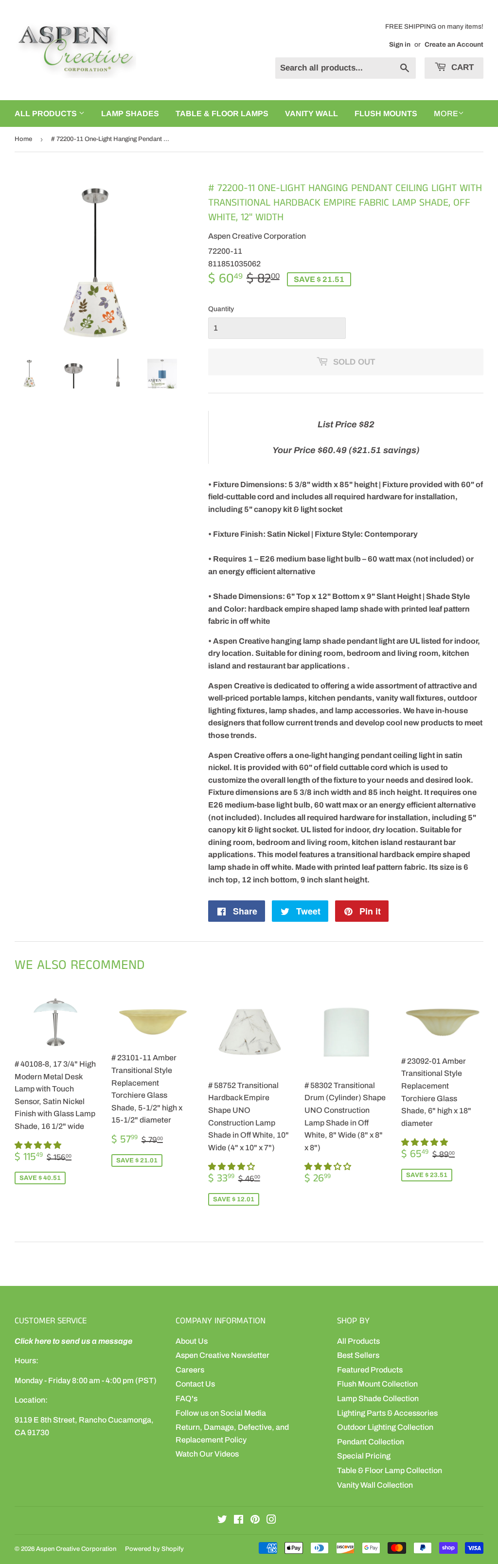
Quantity (221, 309)
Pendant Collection (370, 1442)
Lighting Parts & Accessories (387, 1413)
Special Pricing (364, 1456)
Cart (461, 67)
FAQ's (186, 1398)
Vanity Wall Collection (375, 1485)
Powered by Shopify (154, 1549)
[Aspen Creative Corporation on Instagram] (271, 1520)
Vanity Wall (311, 113)
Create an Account (454, 44)
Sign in (399, 44)
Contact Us (195, 1384)
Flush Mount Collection (377, 1384)
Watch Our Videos (207, 1454)
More (446, 113)
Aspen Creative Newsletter (222, 1355)
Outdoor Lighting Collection (385, 1427)
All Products (358, 1341)
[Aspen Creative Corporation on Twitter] (222, 1520)
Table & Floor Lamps (222, 113)
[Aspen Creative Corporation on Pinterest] (255, 1520)
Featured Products (370, 1370)
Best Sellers (358, 1355)
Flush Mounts (386, 113)
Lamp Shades (130, 113)
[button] (39, 1145)
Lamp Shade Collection (378, 1398)
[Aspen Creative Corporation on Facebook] (238, 1520)
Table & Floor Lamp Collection (389, 1470)
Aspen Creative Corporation (76, 1549)
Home (23, 139)
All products (47, 113)
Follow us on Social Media (221, 1413)
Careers (190, 1370)
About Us (192, 1341)
